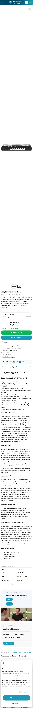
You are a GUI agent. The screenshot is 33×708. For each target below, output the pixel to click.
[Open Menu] (2, 2)
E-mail (9, 604)
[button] (16, 316)
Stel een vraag (8, 643)
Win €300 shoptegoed (9, 357)
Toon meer (15, 585)
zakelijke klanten (20, 346)
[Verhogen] (7, 323)
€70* (17, 350)
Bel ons (9, 599)
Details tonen (23, 692)
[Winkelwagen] (30, 2)
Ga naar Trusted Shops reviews (22, 652)
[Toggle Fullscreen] (30, 9)
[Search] (26, 2)
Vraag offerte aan (16, 338)
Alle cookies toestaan (16, 698)
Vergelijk (6, 342)
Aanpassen (15, 703)
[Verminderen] (2, 323)
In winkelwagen (16, 332)
